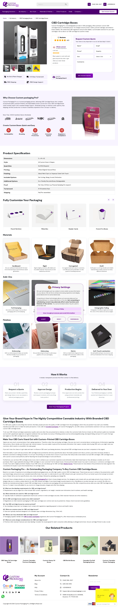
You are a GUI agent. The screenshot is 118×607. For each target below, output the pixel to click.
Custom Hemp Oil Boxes (49, 561)
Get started (9, 545)
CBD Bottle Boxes (69, 560)
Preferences (74, 319)
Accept (43, 319)
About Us (38, 580)
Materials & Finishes (46, 11)
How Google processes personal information (59, 313)
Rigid (45, 266)
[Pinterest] (16, 592)
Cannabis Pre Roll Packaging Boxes (89, 561)
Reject (59, 319)
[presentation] (108, 199)
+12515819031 (111, 4)
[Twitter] (6, 592)
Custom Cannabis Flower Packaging (109, 561)
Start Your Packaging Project (59, 407)
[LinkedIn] (13, 592)
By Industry (22, 11)
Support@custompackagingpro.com (74, 591)
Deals (70, 11)
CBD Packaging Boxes (25, 18)
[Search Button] (66, 4)
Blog (36, 584)
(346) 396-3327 (97, 4)
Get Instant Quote (108, 11)
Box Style (33, 11)
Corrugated (73, 266)
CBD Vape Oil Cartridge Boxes (9, 561)
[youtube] (19, 592)
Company (78, 11)
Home (5, 18)
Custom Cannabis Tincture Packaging (29, 561)
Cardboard (16, 266)
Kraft (102, 266)
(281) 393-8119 (67, 584)
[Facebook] (3, 592)
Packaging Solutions (8, 11)
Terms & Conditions (41, 595)
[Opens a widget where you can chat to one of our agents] (106, 597)
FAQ (36, 587)
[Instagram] (10, 592)
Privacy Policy (39, 591)
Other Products (61, 11)
